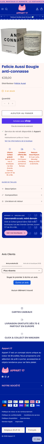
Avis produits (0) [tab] (12, 263)
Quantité (6, 98)
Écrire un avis (22, 282)
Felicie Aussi (20, 83)
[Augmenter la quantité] (13, 103)
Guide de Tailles (9, 182)
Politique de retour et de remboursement (17, 412)
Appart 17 (11, 436)
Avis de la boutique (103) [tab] (32, 263)
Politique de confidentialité (11, 415)
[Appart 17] (22, 9)
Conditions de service (32, 415)
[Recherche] (7, 9)
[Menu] (2, 9)
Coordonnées (25, 418)
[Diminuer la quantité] (4, 103)
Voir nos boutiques (14, 233)
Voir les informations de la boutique (18, 141)
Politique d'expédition (9, 418)
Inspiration (19, 422)
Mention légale (7, 422)
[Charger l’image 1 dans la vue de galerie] (22, 41)
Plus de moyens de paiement (22, 126)
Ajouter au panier (22, 113)
